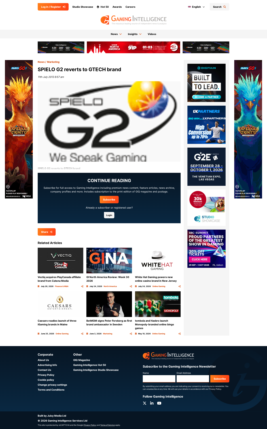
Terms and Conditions (51, 389)
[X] (144, 403)
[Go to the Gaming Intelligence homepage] (133, 20)
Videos (152, 34)
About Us (43, 360)
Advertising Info (47, 364)
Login (109, 215)
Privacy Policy (46, 374)
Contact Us (44, 369)
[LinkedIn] (151, 403)
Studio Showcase (82, 6)
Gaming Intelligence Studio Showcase (96, 369)
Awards (117, 6)
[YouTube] (159, 403)
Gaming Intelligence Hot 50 (89, 364)
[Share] (82, 286)
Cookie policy (46, 379)
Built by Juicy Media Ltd (52, 415)
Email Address (184, 373)
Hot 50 (105, 6)
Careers (130, 6)
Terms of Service (107, 425)
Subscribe (109, 199)
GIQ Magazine (81, 360)
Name (146, 373)
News (41, 61)
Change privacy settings (52, 384)
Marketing (53, 61)
